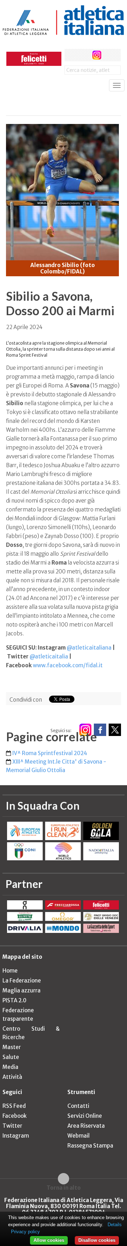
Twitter (12, 1125)
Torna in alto (64, 1187)
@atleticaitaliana (89, 647)
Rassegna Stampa (90, 1145)
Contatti (78, 1106)
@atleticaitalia (49, 656)
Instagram (15, 1135)
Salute (10, 1057)
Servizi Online (84, 1115)
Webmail (78, 1135)
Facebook (14, 1115)
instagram (96, 55)
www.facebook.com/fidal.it (68, 665)
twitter (83, 55)
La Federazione (21, 980)
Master (11, 1047)
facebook (70, 55)
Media (10, 1067)
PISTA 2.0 (14, 1000)
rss (110, 55)
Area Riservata (86, 1125)
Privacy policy (25, 1231)
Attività (12, 1077)
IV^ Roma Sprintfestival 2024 (49, 753)
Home (10, 970)
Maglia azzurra (21, 990)
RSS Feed (14, 1106)
